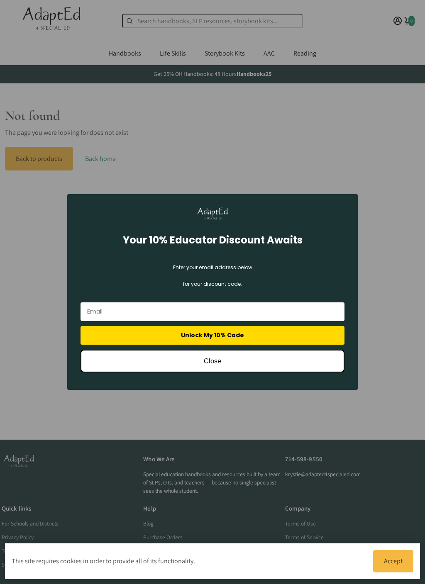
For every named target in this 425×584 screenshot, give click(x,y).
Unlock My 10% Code (212, 335)
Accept (393, 561)
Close (212, 361)
